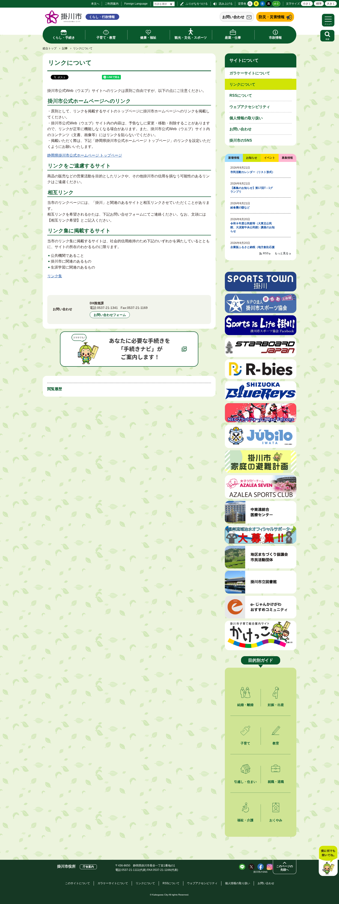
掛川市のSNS (240, 140)
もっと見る (281, 253)
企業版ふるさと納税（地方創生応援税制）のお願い (252, 249)
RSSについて (240, 95)
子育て (245, 743)
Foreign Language (136, 3)
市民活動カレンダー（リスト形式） (252, 172)
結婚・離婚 (245, 705)
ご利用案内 (112, 3)
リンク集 (54, 276)
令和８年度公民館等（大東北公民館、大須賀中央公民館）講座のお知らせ (252, 227)
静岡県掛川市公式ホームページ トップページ (84, 155)
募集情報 (287, 157)
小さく (307, 3)
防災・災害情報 (272, 17)
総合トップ (49, 48)
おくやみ (275, 820)
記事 (65, 48)
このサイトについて (77, 883)
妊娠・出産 (276, 705)
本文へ (95, 3)
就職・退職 (276, 782)
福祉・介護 (245, 820)
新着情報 (233, 157)
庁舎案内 (88, 866)
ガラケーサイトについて (249, 73)
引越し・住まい (245, 782)
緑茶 (276, 3)
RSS (266, 253)
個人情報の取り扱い (246, 118)
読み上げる (226, 3)
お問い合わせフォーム (110, 315)
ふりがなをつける (197, 3)
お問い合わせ (233, 17)
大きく (331, 3)
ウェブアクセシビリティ (249, 107)
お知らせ (251, 157)
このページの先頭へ (284, 868)
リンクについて (242, 84)
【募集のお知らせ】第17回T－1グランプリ (251, 189)
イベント (269, 157)
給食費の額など (240, 207)
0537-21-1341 (107, 308)
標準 (319, 3)
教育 (276, 743)
